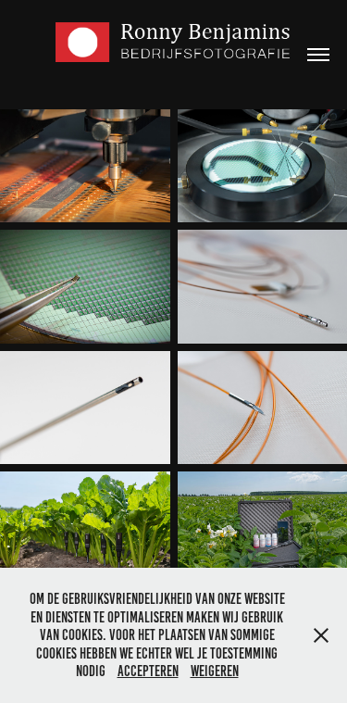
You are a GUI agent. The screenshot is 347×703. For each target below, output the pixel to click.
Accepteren (148, 671)
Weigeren (215, 671)
